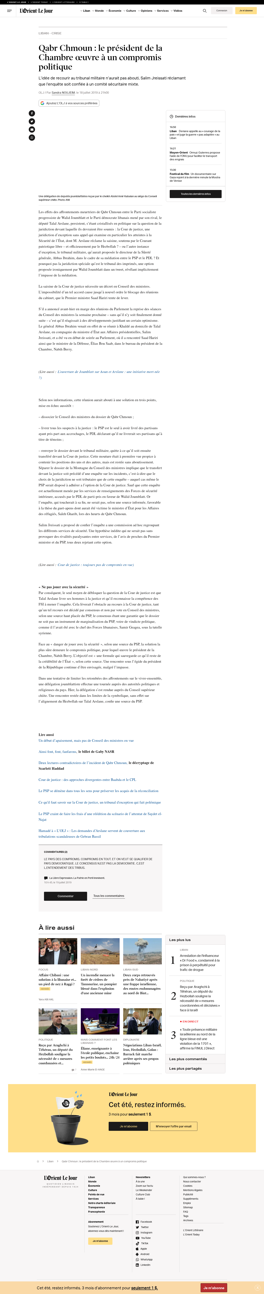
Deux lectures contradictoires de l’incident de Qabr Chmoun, (83, 762)
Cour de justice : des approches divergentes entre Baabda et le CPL (87, 779)
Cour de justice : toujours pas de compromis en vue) (96, 564)
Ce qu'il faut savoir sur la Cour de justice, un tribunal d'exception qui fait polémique (100, 802)
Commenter (65, 896)
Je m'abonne (213, 1288)
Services (93, 1198)
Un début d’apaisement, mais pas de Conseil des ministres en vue (86, 740)
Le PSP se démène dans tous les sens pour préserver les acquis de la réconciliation (98, 790)
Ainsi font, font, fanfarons (57, 751)
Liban (44, 33)
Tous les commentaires (108, 896)
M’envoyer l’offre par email (173, 1126)
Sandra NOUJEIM (63, 92)
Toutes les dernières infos (196, 193)
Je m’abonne (128, 1126)
